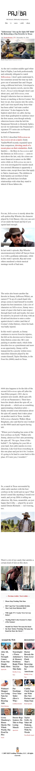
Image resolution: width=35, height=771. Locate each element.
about (28, 23)
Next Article (24, 596)
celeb (22, 23)
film (6, 23)
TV (15, 38)
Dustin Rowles (8, 38)
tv (11, 23)
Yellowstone (6, 76)
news (16, 23)
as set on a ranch (15, 138)
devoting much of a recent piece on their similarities (16, 146)
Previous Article (13, 596)
